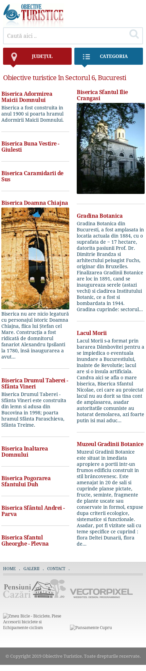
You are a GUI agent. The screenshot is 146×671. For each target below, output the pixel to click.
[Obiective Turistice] (33, 25)
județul (42, 56)
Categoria (114, 56)
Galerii (31, 568)
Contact (56, 568)
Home (9, 568)
